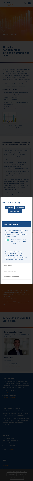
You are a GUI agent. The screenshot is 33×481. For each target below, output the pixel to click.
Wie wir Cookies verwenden (11, 224)
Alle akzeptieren (9, 207)
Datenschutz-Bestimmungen (11, 276)
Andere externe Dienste (10, 271)
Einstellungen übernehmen (15, 211)
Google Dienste (8, 265)
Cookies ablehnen (20, 207)
